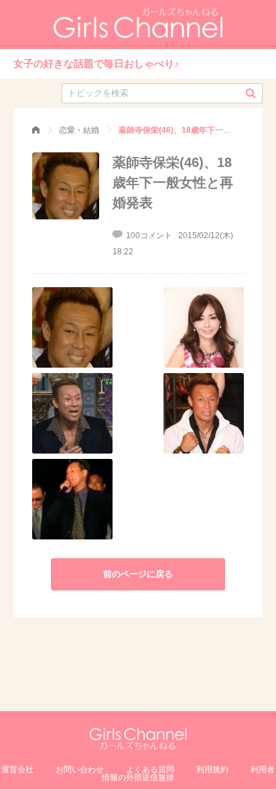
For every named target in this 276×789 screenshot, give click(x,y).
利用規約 (212, 769)
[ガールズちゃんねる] (36, 130)
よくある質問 (150, 769)
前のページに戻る (138, 574)
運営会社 (17, 769)
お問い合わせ (80, 769)
